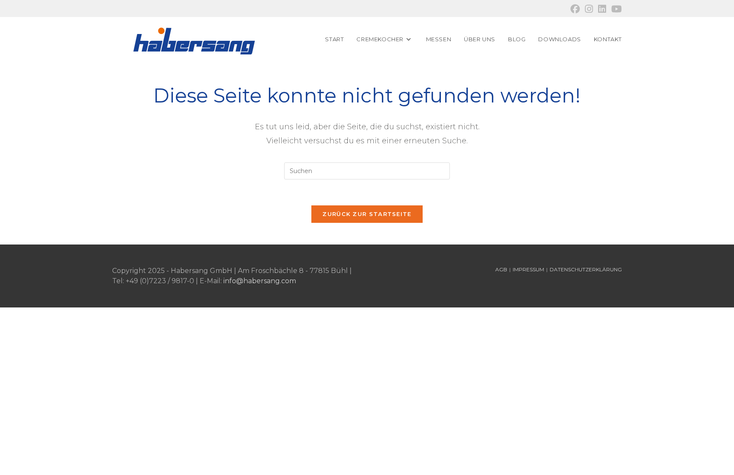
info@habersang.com (259, 281)
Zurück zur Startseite (366, 213)
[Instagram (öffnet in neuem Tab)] (589, 9)
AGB (501, 269)
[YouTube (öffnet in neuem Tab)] (615, 9)
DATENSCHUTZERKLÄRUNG (586, 269)
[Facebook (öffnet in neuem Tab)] (575, 9)
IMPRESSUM (528, 269)
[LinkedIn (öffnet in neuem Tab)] (602, 9)
